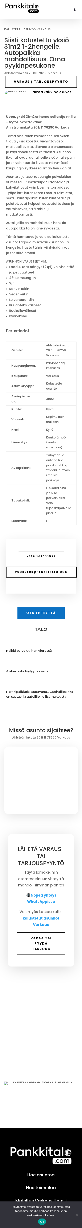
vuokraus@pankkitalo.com (41, 572)
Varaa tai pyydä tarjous (41, 943)
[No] (77, 1215)
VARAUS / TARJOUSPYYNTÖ (41, 81)
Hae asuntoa (41, 1175)
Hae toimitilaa (41, 1187)
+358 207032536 (41, 556)
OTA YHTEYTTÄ (41, 613)
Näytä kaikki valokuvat (52, 92)
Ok (42, 1221)
